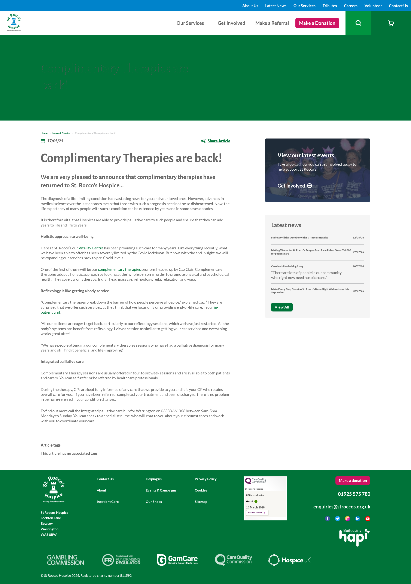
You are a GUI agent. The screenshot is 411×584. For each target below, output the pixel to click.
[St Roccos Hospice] (24, 29)
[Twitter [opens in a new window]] (338, 519)
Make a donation (353, 480)
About (101, 490)
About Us (250, 5)
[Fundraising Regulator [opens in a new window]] (121, 564)
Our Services (304, 5)
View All (282, 307)
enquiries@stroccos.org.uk (341, 507)
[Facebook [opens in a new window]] (328, 519)
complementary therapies (119, 269)
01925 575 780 (354, 494)
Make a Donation (317, 23)
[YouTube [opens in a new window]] (367, 519)
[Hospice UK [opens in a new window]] (289, 564)
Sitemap (201, 501)
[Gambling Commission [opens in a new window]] (65, 564)
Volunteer (374, 5)
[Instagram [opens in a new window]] (348, 519)
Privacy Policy (206, 479)
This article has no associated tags (69, 453)
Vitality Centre (91, 248)
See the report (255, 513)
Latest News (276, 5)
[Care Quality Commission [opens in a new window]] (233, 564)
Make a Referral (272, 23)
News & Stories (61, 133)
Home (44, 133)
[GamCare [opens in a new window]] (177, 564)
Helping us (154, 479)
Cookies (201, 490)
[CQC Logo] (256, 483)
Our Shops (154, 501)
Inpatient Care (108, 501)
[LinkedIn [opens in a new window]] (358, 519)
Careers (351, 5)
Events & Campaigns (161, 490)
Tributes (330, 5)
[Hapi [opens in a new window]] (354, 545)
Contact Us (398, 5)
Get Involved (231, 23)
